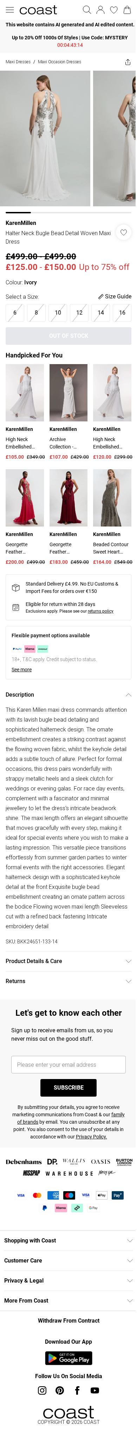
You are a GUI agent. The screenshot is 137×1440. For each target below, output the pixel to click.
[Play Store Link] (66, 1378)
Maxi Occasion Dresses (59, 61)
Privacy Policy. (99, 1157)
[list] (66, 24)
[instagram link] (39, 1411)
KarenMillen (21, 217)
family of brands (29, 1142)
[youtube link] (92, 1411)
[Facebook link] (75, 1411)
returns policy (100, 631)
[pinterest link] (57, 1411)
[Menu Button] (10, 10)
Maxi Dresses (18, 61)
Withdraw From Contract (66, 1341)
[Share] (122, 62)
